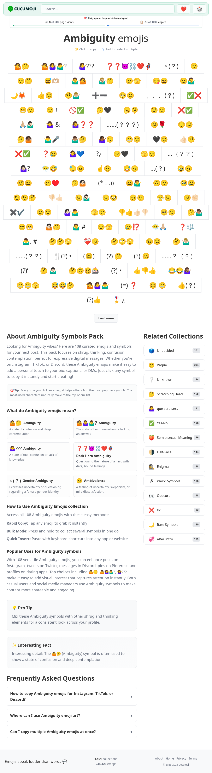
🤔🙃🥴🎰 (84, 270)
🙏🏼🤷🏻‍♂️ (26, 124)
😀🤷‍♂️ (133, 183)
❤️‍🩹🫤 (91, 241)
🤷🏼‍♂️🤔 (106, 80)
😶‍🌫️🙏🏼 (159, 227)
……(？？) (29, 256)
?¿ (98, 153)
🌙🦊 (18, 95)
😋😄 (160, 80)
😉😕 (153, 241)
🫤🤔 (24, 80)
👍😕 (45, 95)
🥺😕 (126, 95)
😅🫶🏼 (51, 80)
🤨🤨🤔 (24, 197)
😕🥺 (109, 197)
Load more (106, 318)
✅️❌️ (194, 95)
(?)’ (24, 270)
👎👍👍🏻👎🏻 (133, 212)
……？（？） (178, 256)
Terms (193, 758)
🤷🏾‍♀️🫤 (106, 139)
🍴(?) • (62, 256)
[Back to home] (22, 8)
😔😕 (185, 124)
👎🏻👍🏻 (55, 197)
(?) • (116, 270)
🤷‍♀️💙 (76, 153)
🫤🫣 (133, 80)
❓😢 (49, 153)
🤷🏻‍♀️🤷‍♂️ (71, 212)
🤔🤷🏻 (78, 183)
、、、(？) (160, 95)
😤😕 (164, 197)
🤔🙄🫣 (122, 241)
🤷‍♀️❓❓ (83, 124)
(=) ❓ (129, 285)
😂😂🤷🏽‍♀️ (179, 270)
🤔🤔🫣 (60, 241)
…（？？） (182, 153)
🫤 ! (51, 110)
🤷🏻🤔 (52, 227)
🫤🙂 (137, 197)
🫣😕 (98, 212)
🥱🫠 (131, 110)
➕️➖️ (99, 95)
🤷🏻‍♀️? (25, 168)
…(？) (157, 168)
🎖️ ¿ (119, 299)
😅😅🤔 (62, 285)
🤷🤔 (21, 66)
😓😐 (76, 168)
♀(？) (171, 66)
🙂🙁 (44, 212)
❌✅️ (185, 110)
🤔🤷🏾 (24, 139)
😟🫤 (158, 110)
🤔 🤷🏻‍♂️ (48, 270)
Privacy (181, 758)
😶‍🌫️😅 (49, 168)
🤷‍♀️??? (86, 66)
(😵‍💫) (89, 256)
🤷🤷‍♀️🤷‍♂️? (54, 66)
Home (170, 758)
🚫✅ (76, 110)
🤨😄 (24, 183)
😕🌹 (158, 124)
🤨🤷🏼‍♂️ (72, 95)
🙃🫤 (160, 183)
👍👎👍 (144, 270)
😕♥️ (51, 183)
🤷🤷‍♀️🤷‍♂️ (97, 285)
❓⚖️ (186, 227)
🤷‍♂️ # (79, 227)
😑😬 (25, 227)
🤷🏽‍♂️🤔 (79, 139)
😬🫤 (26, 110)
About (159, 758)
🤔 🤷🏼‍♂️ (181, 241)
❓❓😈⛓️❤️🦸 (129, 66)
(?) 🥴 (142, 256)
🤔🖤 (103, 110)
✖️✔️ (17, 212)
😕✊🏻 (191, 197)
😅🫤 (131, 168)
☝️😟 (103, 168)
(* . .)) (106, 183)
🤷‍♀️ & (53, 124)
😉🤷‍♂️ (187, 80)
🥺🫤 (168, 212)
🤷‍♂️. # (29, 241)
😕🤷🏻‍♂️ (82, 197)
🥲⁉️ (132, 227)
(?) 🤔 (114, 256)
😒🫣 (105, 227)
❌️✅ (22, 153)
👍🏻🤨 (187, 139)
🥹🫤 (184, 168)
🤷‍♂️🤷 (79, 80)
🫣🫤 (148, 153)
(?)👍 (94, 299)
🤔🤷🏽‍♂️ (195, 212)
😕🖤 (121, 153)
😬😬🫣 (27, 285)
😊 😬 (157, 285)
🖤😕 (160, 139)
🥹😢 (187, 183)
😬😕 (133, 139)
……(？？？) (122, 124)
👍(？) (186, 285)
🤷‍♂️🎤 (51, 139)
